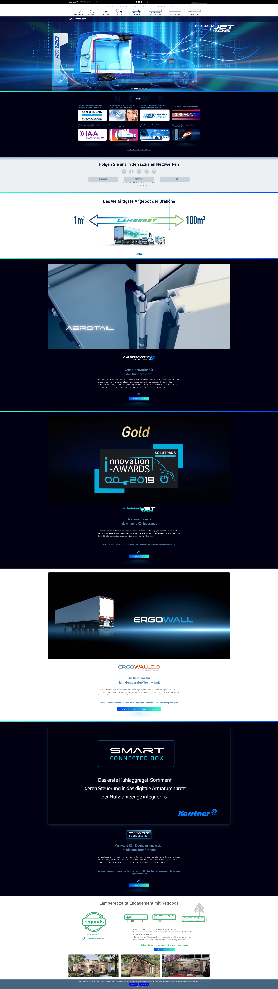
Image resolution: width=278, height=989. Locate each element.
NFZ (180, 2)
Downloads (150, 19)
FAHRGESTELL (119, 14)
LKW (185, 2)
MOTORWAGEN (136, 14)
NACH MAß (194, 14)
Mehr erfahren (139, 149)
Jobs (170, 19)
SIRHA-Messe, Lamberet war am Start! (185, 106)
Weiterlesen (139, 398)
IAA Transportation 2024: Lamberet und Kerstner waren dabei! (91, 126)
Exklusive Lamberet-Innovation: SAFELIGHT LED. (183, 126)
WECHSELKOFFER (175, 14)
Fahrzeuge (111, 19)
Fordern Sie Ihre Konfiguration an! (139, 709)
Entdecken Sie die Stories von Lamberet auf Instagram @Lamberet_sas (122, 126)
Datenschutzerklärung (139, 987)
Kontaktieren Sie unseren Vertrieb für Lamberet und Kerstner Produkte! (122, 106)
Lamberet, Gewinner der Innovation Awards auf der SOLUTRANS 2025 (90, 106)
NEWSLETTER (155, 2)
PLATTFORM (105, 14)
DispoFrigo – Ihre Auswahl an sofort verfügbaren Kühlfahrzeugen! (152, 106)
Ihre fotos (166, 2)
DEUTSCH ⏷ (192, 19)
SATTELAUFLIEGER (155, 14)
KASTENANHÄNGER (79, 14)
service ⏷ (137, 19)
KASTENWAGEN (92, 14)
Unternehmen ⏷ (97, 19)
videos (162, 19)
